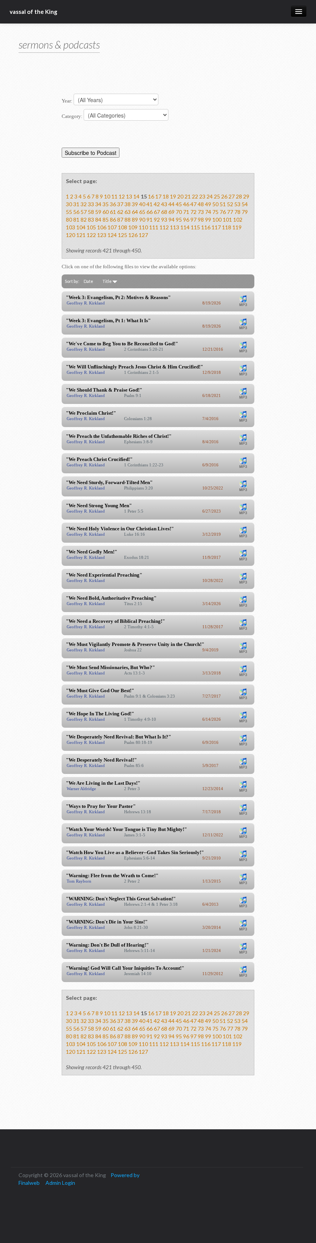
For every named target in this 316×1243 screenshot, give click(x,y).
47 (193, 204)
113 (174, 227)
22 (195, 196)
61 (113, 212)
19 (173, 196)
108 (122, 227)
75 (215, 212)
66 (149, 212)
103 (70, 227)
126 (133, 235)
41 (149, 204)
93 (164, 219)
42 (157, 204)
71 (186, 212)
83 (91, 219)
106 (101, 227)
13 (129, 196)
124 (112, 235)
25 (217, 196)
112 (164, 227)
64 (135, 212)
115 (195, 227)
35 (106, 204)
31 (76, 204)
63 (127, 212)
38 (127, 204)
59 (98, 212)
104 (81, 227)
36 (113, 204)
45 (179, 204)
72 (193, 212)
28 (239, 196)
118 (226, 227)
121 (81, 235)
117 (216, 227)
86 (113, 219)
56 (76, 212)
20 (180, 196)
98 (201, 219)
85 (106, 219)
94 (171, 219)
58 (91, 212)
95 (179, 219)
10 (107, 196)
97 (193, 219)
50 (215, 204)
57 (84, 212)
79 (245, 212)
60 (106, 212)
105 (91, 227)
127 (143, 235)
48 (201, 204)
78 (237, 212)
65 (142, 212)
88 (127, 219)
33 (91, 204)
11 (114, 196)
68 (164, 212)
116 (205, 227)
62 (120, 212)
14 (136, 196)
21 (188, 196)
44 (171, 204)
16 (151, 196)
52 (230, 204)
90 (142, 219)
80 (69, 219)
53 (237, 204)
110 (143, 227)
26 (224, 196)
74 (208, 212)
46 (186, 204)
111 (153, 227)
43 (164, 204)
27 (232, 196)
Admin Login (60, 1182)
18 (166, 196)
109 (133, 227)
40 (142, 204)
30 (69, 204)
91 (149, 219)
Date (88, 281)
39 (135, 204)
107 (112, 227)
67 (157, 212)
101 (227, 219)
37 (120, 204)
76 (223, 212)
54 (245, 204)
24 (210, 196)
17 (158, 196)
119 (237, 227)
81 (76, 219)
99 (208, 219)
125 (122, 235)
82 (84, 219)
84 (98, 219)
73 (201, 212)
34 (98, 204)
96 (186, 219)
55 (69, 212)
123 (101, 235)
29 (246, 196)
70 (179, 212)
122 (91, 235)
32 (84, 204)
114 (185, 227)
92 (157, 219)
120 (70, 235)
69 (171, 212)
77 (230, 212)
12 (122, 196)
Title (108, 281)
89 (135, 219)
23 (202, 196)
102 (237, 219)
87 (120, 219)
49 (208, 204)
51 (223, 204)
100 (217, 219)
